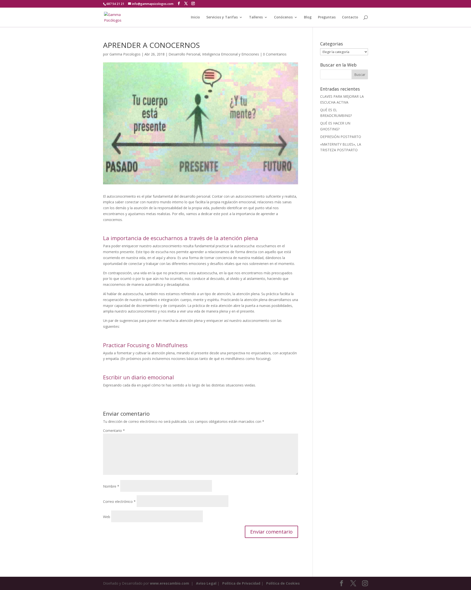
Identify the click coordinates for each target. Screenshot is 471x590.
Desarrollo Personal (184, 54)
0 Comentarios (275, 54)
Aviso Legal (206, 583)
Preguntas (327, 17)
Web (106, 516)
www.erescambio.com (169, 583)
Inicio (195, 17)
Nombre (111, 486)
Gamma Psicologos (125, 54)
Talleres (256, 17)
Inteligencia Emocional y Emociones (230, 54)
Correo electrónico (119, 501)
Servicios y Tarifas (222, 17)
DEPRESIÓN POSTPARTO (340, 136)
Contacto (350, 17)
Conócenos (283, 17)
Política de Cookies (283, 583)
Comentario (114, 430)
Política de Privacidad (241, 583)
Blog (308, 17)
